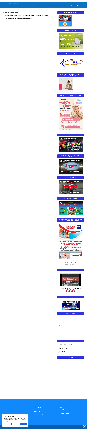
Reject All (15, 424)
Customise (8, 424)
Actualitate (40, 5)
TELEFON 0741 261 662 (70, 262)
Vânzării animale (49, 5)
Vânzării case (57, 5)
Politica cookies (65, 413)
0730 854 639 (12, 1)
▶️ (65, 24)
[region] (15, 420)
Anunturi (64, 5)
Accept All (23, 424)
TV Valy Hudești (72, 5)
